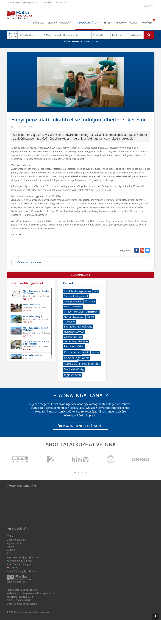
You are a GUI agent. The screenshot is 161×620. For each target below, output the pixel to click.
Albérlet (67, 317)
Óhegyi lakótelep (74, 311)
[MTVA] (110, 459)
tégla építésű (72, 375)
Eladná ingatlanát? (61, 22)
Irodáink (147, 21)
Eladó (14, 33)
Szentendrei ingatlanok (76, 296)
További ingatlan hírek (27, 262)
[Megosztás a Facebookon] (136, 250)
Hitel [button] (107, 22)
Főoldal (38, 22)
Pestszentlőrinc (74, 346)
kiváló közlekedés (73, 306)
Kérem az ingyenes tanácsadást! (80, 426)
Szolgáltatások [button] (88, 22)
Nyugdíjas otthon (74, 332)
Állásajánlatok (80, 274)
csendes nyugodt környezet (76, 341)
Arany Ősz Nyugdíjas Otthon (21, 571)
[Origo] (140, 459)
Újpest (90, 317)
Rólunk (121, 22)
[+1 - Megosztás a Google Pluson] (142, 250)
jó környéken (69, 321)
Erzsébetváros (92, 311)
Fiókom (149, 5)
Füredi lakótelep (89, 364)
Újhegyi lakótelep (73, 301)
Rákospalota (70, 363)
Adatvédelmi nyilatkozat (19, 560)
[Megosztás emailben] (147, 250)
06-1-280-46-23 (60, 2)
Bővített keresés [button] (72, 41)
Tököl (95, 291)
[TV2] (50, 459)
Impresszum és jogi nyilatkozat (23, 557)
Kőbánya (89, 301)
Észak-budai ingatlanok (77, 291)
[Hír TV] (80, 459)
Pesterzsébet (72, 352)
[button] (155, 617)
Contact (14, 567)
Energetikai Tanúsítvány (78, 326)
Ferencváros (78, 317)
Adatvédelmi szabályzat (19, 564)
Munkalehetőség (74, 369)
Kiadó (14, 36)
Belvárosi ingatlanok (73, 337)
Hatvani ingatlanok (76, 358)
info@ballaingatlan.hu (36, 2)
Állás (133, 22)
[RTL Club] (20, 459)
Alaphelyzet (90, 41)
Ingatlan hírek (14, 543)
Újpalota (95, 352)
